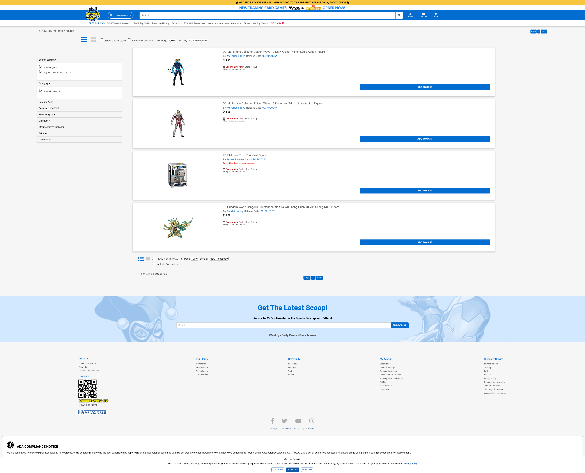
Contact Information (87, 363)
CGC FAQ (488, 375)
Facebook (292, 364)
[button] (120, 15)
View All (54, 107)
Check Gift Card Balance (390, 375)
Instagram (292, 367)
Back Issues (307, 335)
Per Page (162, 40)
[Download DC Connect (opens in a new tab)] (98, 412)
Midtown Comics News (89, 370)
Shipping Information (493, 389)
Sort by (183, 40)
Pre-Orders (384, 389)
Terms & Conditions (493, 386)
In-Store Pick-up (491, 364)
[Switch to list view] (83, 39)
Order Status (385, 364)
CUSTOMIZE (278, 470)
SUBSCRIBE (400, 325)
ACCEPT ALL (293, 470)
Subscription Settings (389, 371)
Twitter (291, 371)
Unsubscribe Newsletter (494, 382)
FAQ (486, 371)
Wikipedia (83, 367)
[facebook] (272, 422)
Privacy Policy (490, 378)
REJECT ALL (307, 470)
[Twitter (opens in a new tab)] (284, 422)
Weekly (274, 335)
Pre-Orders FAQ (386, 386)
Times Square (202, 371)
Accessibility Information (495, 393)
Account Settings (387, 367)
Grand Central (202, 367)
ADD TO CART (425, 87)
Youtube (292, 375)
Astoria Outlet (202, 375)
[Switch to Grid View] (93, 39)
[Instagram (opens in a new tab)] (312, 422)
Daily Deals (289, 335)
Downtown (201, 364)
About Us (84, 358)
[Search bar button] (399, 15)
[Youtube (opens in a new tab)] (298, 422)
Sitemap (487, 367)
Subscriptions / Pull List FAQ (392, 378)
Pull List (383, 382)
